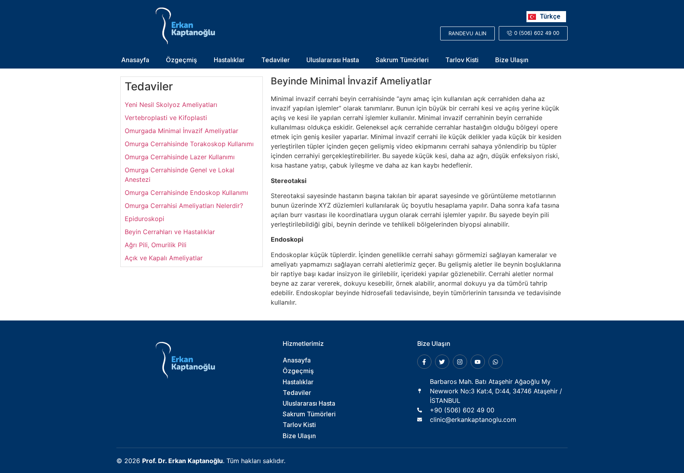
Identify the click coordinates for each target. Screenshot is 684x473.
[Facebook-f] (424, 362)
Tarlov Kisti (462, 60)
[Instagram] (460, 362)
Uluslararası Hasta (332, 60)
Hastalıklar (229, 60)
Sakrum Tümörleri (402, 60)
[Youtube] (478, 362)
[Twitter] (442, 362)
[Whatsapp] (495, 362)
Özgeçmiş (181, 60)
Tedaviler (275, 60)
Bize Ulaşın (511, 60)
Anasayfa (135, 60)
